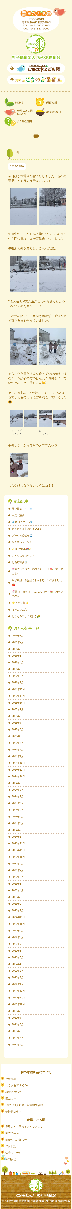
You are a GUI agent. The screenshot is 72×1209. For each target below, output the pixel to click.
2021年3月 (18, 1044)
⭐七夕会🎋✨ (20, 602)
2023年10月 (18, 856)
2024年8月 (18, 789)
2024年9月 (18, 783)
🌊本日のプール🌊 (22, 522)
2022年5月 (18, 957)
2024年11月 (18, 769)
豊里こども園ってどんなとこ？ (24, 1126)
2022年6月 (18, 950)
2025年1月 (18, 756)
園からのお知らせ (16, 1139)
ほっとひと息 (19, 609)
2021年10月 (18, 1004)
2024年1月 (18, 836)
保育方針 (10, 1078)
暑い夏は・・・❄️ (22, 508)
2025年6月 (18, 729)
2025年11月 (18, 696)
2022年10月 (18, 923)
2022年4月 (18, 964)
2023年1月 (18, 910)
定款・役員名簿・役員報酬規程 (24, 1105)
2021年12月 (18, 990)
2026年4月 (18, 662)
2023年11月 (18, 850)
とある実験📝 (19, 562)
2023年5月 (18, 883)
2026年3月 (18, 669)
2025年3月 (18, 742)
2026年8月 (18, 635)
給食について (13, 1092)
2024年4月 (18, 816)
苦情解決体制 (13, 1111)
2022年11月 (18, 917)
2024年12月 (18, 763)
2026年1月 (18, 682)
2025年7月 (18, 722)
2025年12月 (18, 689)
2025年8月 (18, 716)
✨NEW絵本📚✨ (22, 548)
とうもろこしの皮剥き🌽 (26, 616)
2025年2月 (18, 749)
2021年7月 (18, 1017)
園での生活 (12, 1133)
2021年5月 (18, 1031)
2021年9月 (18, 1011)
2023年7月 (18, 870)
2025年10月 (18, 702)
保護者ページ (13, 1152)
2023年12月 (18, 843)
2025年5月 (18, 736)
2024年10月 (18, 776)
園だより (10, 1098)
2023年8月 (18, 863)
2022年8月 (18, 937)
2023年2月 (18, 903)
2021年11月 (18, 997)
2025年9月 (18, 709)
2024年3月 (18, 823)
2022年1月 (18, 984)
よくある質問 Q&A (16, 1085)
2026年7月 (18, 642)
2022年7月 (18, 944)
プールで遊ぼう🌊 (22, 535)
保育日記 (10, 1146)
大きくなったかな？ (23, 555)
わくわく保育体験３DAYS (26, 528)
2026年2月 (18, 675)
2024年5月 (18, 809)
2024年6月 (18, 803)
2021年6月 (18, 1024)
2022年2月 (18, 977)
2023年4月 (18, 890)
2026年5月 (18, 655)
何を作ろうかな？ (22, 542)
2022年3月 (18, 970)
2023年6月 (18, 877)
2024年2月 (18, 830)
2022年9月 (18, 930)
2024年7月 (18, 796)
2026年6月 (18, 649)
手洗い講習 (18, 515)
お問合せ (10, 1159)
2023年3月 (18, 897)
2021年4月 (18, 1037)
